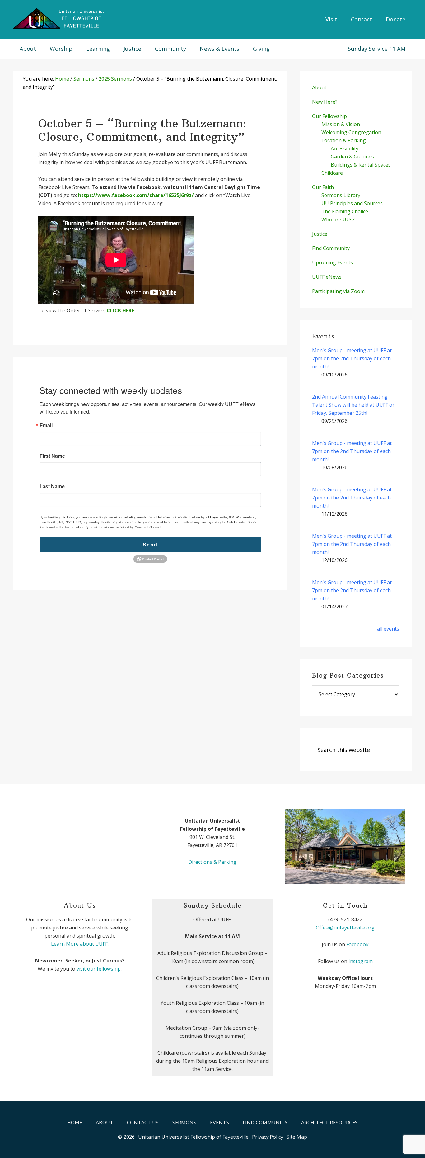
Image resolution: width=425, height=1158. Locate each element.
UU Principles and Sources (352, 203)
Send (150, 544)
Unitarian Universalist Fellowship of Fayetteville (193, 1136)
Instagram (360, 961)
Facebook (357, 944)
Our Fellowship (329, 116)
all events (388, 628)
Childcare (332, 172)
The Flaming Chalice (344, 211)
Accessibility (344, 148)
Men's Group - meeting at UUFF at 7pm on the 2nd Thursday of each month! (352, 358)
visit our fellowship (99, 968)
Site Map (297, 1136)
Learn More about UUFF (79, 943)
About (319, 87)
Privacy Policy (267, 1136)
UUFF (60, 18)
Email (46, 425)
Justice (319, 233)
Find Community (331, 248)
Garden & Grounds (352, 156)
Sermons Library (340, 195)
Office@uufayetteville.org (345, 927)
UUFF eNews (327, 276)
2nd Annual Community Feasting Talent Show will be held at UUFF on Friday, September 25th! (353, 404)
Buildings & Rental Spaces (361, 164)
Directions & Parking (212, 861)
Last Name (52, 486)
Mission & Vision (340, 124)
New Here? (325, 101)
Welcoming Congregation (351, 132)
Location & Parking (343, 140)
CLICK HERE (120, 310)
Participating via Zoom (338, 291)
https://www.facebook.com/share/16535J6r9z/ (136, 195)
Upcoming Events (332, 262)
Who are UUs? (338, 219)
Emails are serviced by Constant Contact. (130, 526)
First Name (52, 455)
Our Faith (323, 187)
